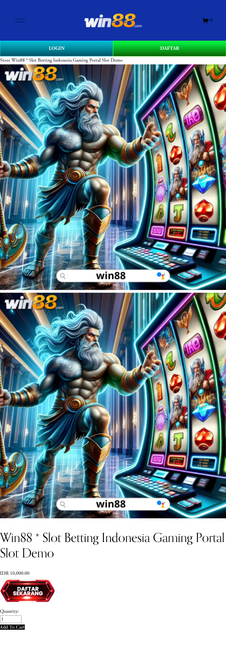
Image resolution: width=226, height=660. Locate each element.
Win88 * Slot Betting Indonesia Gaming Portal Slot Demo (67, 60)
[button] (12, 627)
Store (5, 60)
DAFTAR (169, 48)
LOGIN (56, 48)
